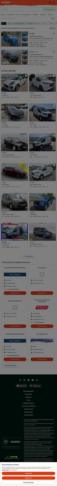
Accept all (28, 473)
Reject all (28, 478)
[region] (28, 474)
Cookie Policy (5, 470)
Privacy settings (28, 482)
